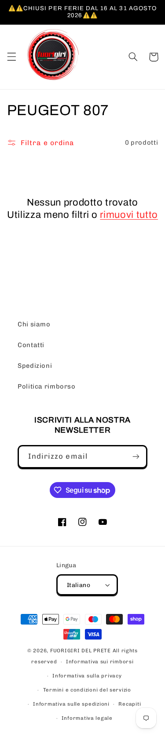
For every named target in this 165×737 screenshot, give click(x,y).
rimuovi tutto (129, 215)
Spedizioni (35, 366)
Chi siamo (34, 324)
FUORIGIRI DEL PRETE (81, 650)
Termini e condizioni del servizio (87, 690)
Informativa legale (87, 718)
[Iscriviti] (136, 456)
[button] (11, 57)
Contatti (31, 345)
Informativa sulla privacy (86, 676)
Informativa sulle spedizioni (71, 704)
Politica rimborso (47, 386)
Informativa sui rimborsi (100, 661)
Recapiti (129, 704)
